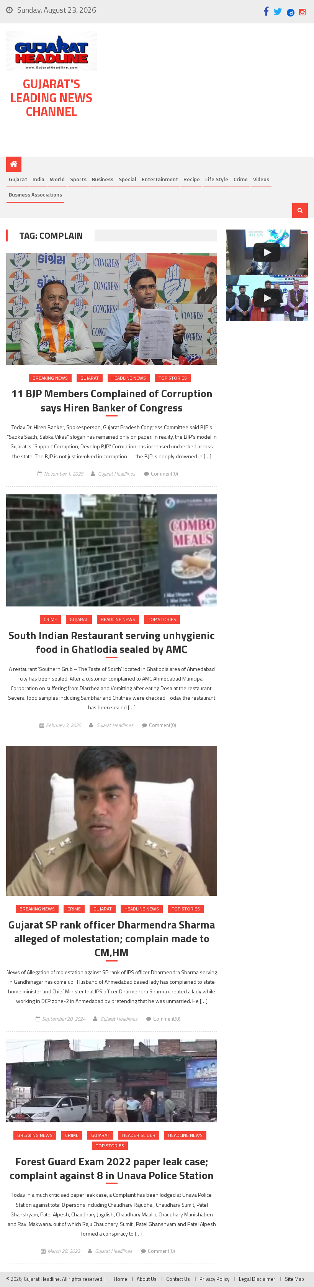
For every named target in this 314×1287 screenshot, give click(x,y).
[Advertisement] (207, 92)
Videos (261, 179)
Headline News (128, 378)
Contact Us (178, 1279)
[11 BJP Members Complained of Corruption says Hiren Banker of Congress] (111, 309)
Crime (241, 179)
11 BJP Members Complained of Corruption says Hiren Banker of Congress (112, 401)
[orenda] (267, 253)
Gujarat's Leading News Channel (51, 97)
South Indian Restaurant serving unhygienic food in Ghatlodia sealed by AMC (111, 642)
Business (102, 179)
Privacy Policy (214, 1279)
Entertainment (160, 179)
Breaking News (50, 378)
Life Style (216, 179)
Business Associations (35, 194)
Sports (78, 179)
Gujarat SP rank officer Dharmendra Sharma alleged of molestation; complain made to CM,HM (111, 939)
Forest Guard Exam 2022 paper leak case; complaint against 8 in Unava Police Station (112, 1169)
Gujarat (18, 179)
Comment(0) (164, 473)
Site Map (294, 1279)
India (38, 179)
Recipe (191, 179)
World (57, 179)
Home (120, 1279)
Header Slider (138, 1135)
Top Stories (173, 378)
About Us (147, 1279)
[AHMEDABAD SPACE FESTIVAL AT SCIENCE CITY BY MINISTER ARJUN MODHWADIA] (267, 298)
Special (127, 179)
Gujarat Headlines (116, 473)
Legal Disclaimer (257, 1279)
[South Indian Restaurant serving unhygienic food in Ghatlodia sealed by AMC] (111, 550)
